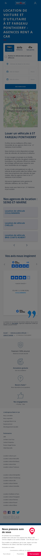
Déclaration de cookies (8, 547)
